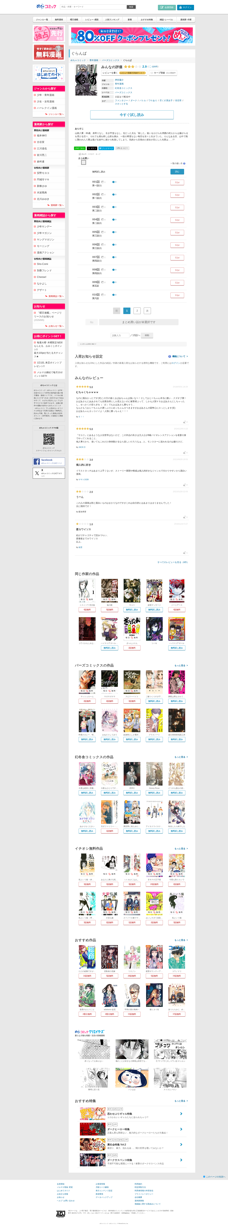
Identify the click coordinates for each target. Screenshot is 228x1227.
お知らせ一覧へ (56, 326)
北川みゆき (43, 199)
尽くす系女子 (166, 100)
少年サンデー (44, 226)
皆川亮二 (42, 155)
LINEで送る (80, 148)
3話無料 (132, 701)
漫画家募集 (139, 1201)
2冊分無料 (87, 1014)
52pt (177, 182)
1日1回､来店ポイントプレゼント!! (48, 364)
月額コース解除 (102, 1187)
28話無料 (132, 976)
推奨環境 (99, 1194)
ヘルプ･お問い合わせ (66, 1201)
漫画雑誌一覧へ (56, 296)
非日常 (178, 100)
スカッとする (121, 103)
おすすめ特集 (147, 19)
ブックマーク (106, 148)
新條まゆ (42, 186)
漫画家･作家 (186, 19)
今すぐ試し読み (132, 115)
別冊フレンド (44, 270)
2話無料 (132, 648)
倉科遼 (40, 161)
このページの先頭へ (216, 1176)
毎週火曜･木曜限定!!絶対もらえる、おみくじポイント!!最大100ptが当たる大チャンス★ (48, 349)
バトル (142, 100)
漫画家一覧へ (57, 205)
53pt (177, 295)
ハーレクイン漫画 (47, 108)
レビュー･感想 (91, 19)
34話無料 (177, 976)
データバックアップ (104, 1197)
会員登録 (60, 1184)
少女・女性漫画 (45, 101)
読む (177, 171)
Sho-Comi (42, 264)
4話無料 (87, 609)
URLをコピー (122, 148)
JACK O (82, 447)
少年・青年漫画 (45, 95)
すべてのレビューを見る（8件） (173, 562)
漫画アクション (45, 252)
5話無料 (109, 609)
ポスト (93, 148)
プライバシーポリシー (144, 1194)
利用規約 (138, 1184)
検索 (131, 7)
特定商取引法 (140, 1187)
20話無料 (154, 884)
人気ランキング (112, 19)
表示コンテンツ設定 (104, 1191)
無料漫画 (59, 19)
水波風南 (42, 192)
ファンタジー (121, 100)
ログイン (176, 363)
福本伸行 (42, 135)
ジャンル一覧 (42, 19)
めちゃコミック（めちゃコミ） (108, 1223)
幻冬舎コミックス (123, 88)
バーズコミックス (110, 60)
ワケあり (152, 100)
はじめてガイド (63, 1191)
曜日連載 (74, 19)
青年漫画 (93, 60)
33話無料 (132, 1014)
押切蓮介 (119, 80)
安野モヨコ (43, 173)
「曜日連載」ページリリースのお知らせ (48, 316)
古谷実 (40, 142)
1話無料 (109, 831)
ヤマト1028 (84, 479)
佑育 (80, 547)
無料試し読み (132, 609)
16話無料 (87, 976)
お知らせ (60, 1197)
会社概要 (138, 1197)
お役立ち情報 (62, 1194)
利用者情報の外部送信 (144, 1191)
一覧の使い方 (177, 163)
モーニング (43, 246)
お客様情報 (100, 1184)
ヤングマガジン (45, 239)
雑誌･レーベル (166, 19)
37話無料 (177, 1014)
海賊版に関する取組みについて (148, 1204)
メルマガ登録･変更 (65, 1187)
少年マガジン (44, 233)
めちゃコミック (78, 60)
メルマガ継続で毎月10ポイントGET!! (48, 374)
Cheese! (41, 277)
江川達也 (42, 148)
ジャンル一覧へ (56, 114)
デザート (42, 290)
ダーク (133, 100)
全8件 (155, 66)
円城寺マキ (43, 179)
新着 (130, 19)
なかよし (42, 283)
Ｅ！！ (81, 417)
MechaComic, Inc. (123, 1223)
